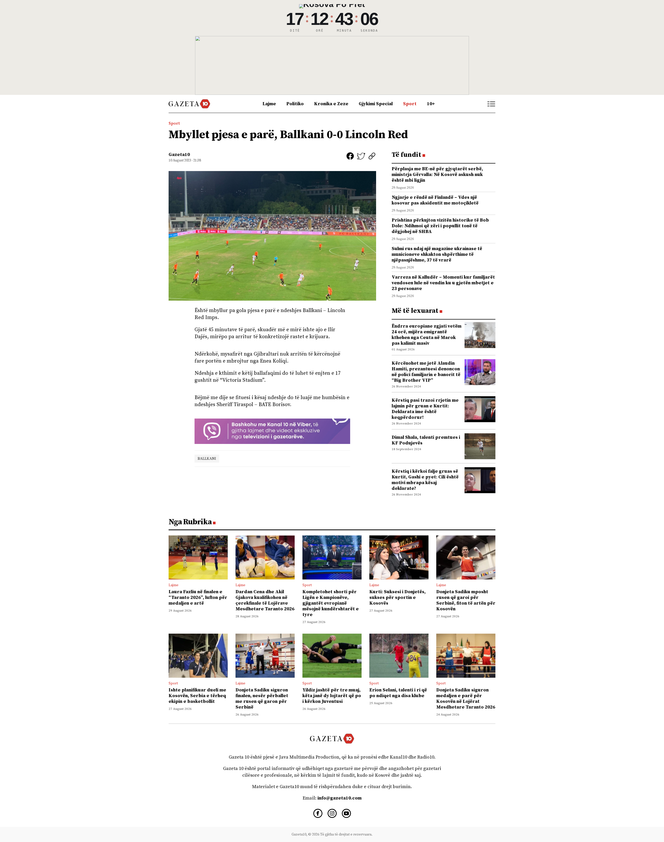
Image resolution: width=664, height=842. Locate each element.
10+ (431, 104)
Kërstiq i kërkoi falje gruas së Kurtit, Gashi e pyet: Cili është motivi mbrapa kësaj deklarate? (425, 479)
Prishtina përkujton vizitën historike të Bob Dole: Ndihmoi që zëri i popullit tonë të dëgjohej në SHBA (440, 226)
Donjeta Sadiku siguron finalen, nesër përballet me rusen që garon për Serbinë (262, 698)
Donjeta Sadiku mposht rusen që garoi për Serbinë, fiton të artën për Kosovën (465, 600)
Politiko (295, 104)
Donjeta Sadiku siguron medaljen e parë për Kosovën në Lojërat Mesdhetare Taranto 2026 (465, 698)
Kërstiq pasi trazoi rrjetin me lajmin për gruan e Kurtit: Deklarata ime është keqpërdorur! (425, 408)
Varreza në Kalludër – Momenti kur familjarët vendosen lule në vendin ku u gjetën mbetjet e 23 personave (443, 283)
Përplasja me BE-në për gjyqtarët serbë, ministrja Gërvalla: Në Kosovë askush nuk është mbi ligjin (437, 174)
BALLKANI (207, 458)
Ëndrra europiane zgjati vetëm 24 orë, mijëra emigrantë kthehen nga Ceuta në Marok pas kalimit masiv (426, 334)
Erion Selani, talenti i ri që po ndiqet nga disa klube (398, 693)
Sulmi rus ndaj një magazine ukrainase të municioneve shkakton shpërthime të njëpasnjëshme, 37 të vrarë (437, 254)
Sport (410, 104)
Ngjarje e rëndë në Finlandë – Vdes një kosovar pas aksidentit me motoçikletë (435, 200)
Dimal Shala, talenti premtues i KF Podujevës (426, 440)
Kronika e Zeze (331, 104)
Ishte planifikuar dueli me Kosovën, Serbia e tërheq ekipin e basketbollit (197, 695)
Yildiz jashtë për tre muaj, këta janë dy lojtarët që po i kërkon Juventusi (331, 695)
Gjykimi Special (376, 104)
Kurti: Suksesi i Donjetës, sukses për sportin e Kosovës (397, 597)
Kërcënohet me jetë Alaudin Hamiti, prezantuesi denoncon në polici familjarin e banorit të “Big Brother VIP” (426, 371)
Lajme (269, 104)
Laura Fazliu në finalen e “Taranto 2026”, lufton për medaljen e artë (198, 597)
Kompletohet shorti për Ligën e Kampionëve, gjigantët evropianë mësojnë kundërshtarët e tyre (330, 603)
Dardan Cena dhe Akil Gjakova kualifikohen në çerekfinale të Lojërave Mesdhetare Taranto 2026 (265, 600)
